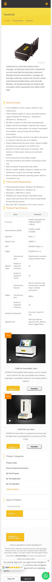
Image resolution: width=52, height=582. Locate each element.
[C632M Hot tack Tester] (10, 422)
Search (11, 513)
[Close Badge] (23, 565)
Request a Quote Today (14, 537)
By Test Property (12, 473)
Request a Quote (13, 389)
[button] (46, 576)
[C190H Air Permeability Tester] (10, 361)
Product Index (11, 463)
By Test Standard (12, 484)
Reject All (11, 579)
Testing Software (12, 489)
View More (34, 389)
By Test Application (13, 479)
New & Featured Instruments (17, 468)
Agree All (27, 579)
